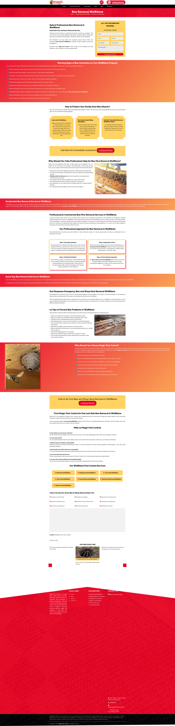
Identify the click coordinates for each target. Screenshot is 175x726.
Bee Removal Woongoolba (108, 501)
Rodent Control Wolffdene (63, 485)
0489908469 (118, 2)
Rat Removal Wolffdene (63, 472)
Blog (102, 6)
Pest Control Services (75, 6)
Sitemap (73, 598)
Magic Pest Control (64, 723)
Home (64, 6)
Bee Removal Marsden (82, 506)
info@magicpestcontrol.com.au (116, 707)
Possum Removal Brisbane (96, 594)
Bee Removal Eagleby (82, 497)
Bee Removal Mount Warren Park (84, 501)
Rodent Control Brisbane (95, 600)
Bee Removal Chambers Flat (108, 497)
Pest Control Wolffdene (63, 479)
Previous (50, 565)
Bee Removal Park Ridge (57, 497)
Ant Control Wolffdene (111, 472)
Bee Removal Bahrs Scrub (58, 501)
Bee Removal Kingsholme (57, 506)
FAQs (95, 6)
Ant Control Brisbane (95, 605)
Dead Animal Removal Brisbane (97, 596)
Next (124, 565)
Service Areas (87, 6)
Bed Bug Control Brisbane (96, 598)
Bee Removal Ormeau (107, 506)
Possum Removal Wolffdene (87, 479)
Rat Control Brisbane (94, 602)
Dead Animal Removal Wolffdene (111, 479)
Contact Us (109, 6)
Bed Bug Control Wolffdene (87, 472)
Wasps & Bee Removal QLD (83, 14)
